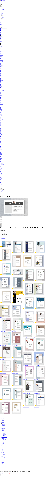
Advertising (3, 443)
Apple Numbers (3, 454)
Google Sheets (3, 452)
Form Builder (3, 420)
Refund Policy (3, 463)
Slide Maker (3, 419)
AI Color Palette (3, 435)
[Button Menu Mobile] (0, 0)
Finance (2, 444)
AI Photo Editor (3, 430)
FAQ (2, 465)
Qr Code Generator (3, 433)
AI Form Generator (3, 428)
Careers (2, 464)
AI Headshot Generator (4, 434)
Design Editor (3, 418)
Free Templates (3, 457)
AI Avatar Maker (3, 436)
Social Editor (3, 421)
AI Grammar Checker (4, 439)
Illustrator (2, 456)
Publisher (2, 450)
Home (2, 190)
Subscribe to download (3, 230)
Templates (3, 191)
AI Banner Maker (3, 426)
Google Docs (3, 451)
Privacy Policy (3, 462)
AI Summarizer (3, 438)
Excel (2, 449)
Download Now (1, 473)
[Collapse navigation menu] (1, 27)
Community (3, 460)
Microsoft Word (3, 238)
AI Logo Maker (3, 424)
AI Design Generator (4, 425)
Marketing (3, 442)
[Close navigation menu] (1, 6)
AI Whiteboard (3, 429)
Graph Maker (3, 422)
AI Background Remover (4, 437)
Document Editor (3, 417)
